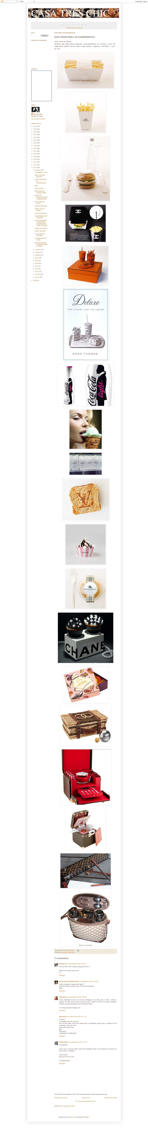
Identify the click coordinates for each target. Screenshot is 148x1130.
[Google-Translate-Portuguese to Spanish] (85, 26)
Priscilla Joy (63, 964)
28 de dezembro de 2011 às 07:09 (88, 981)
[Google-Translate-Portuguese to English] (78, 26)
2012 (35, 165)
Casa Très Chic (37, 114)
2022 (35, 137)
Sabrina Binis (63, 1042)
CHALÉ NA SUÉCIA (41, 228)
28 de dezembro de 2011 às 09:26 (77, 997)
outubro (37, 252)
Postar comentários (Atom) (67, 1106)
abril (36, 269)
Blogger (86, 1117)
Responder (62, 975)
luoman (73, 1117)
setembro (38, 255)
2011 (35, 167)
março (37, 271)
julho (36, 260)
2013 (35, 162)
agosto (37, 258)
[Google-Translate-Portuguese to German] (69, 26)
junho (37, 263)
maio (36, 266)
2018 (35, 148)
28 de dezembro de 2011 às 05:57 (76, 964)
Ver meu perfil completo (38, 119)
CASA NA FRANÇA (41, 213)
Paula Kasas (63, 1016)
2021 (35, 140)
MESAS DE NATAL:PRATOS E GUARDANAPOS (41, 197)
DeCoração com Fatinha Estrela (69, 981)
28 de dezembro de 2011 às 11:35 (76, 1016)
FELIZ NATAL (39, 188)
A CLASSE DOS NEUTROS (40, 234)
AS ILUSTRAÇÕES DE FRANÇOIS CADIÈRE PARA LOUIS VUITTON (41, 222)
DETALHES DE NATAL (39, 202)
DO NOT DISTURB (41, 206)
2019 (35, 146)
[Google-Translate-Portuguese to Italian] (72, 26)
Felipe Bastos (63, 997)
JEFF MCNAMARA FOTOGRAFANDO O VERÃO (41, 244)
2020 (35, 143)
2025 (35, 129)
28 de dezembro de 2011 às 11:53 (77, 1042)
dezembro (38, 170)
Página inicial (86, 1098)
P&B (36, 186)
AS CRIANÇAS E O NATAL (41, 239)
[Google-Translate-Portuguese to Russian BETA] (82, 26)
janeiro (37, 277)
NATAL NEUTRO (40, 231)
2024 (35, 132)
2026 (35, 126)
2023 (35, 134)
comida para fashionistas (68, 952)
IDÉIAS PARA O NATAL (40, 210)
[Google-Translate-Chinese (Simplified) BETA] (62, 26)
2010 (35, 280)
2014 (35, 159)
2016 (35, 154)
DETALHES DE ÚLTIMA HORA (40, 192)
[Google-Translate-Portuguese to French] (66, 26)
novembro (38, 249)
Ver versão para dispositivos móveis (85, 1101)
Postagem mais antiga (111, 1098)
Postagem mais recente (60, 1098)
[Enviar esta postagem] (78, 950)
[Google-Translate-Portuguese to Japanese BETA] (75, 26)
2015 (35, 157)
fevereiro (38, 274)
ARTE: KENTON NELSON (40, 176)
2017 (35, 151)
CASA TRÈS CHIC (70, 12)
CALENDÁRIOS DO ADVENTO (41, 217)
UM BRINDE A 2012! (41, 172)
